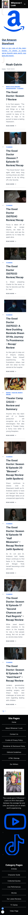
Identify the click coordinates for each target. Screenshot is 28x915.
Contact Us (14, 734)
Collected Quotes (14, 881)
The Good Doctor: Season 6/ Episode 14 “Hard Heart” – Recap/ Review (15, 673)
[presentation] (15, 78)
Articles (14, 869)
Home (4, 69)
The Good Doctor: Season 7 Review (15, 96)
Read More (11, 126)
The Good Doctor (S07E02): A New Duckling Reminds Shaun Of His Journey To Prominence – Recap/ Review (15, 333)
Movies (8, 392)
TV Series (14, 905)
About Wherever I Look (14, 728)
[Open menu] (24, 4)
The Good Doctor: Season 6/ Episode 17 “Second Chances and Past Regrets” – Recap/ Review (15, 609)
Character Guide (14, 875)
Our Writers (14, 764)
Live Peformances (14, 887)
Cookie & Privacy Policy (14, 740)
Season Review (11, 88)
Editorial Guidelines (14, 752)
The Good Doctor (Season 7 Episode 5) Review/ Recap (14, 158)
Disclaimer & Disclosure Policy (14, 746)
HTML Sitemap (14, 758)
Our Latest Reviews (14, 899)
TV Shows (20, 88)
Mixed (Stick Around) (13, 86)
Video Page (14, 911)
